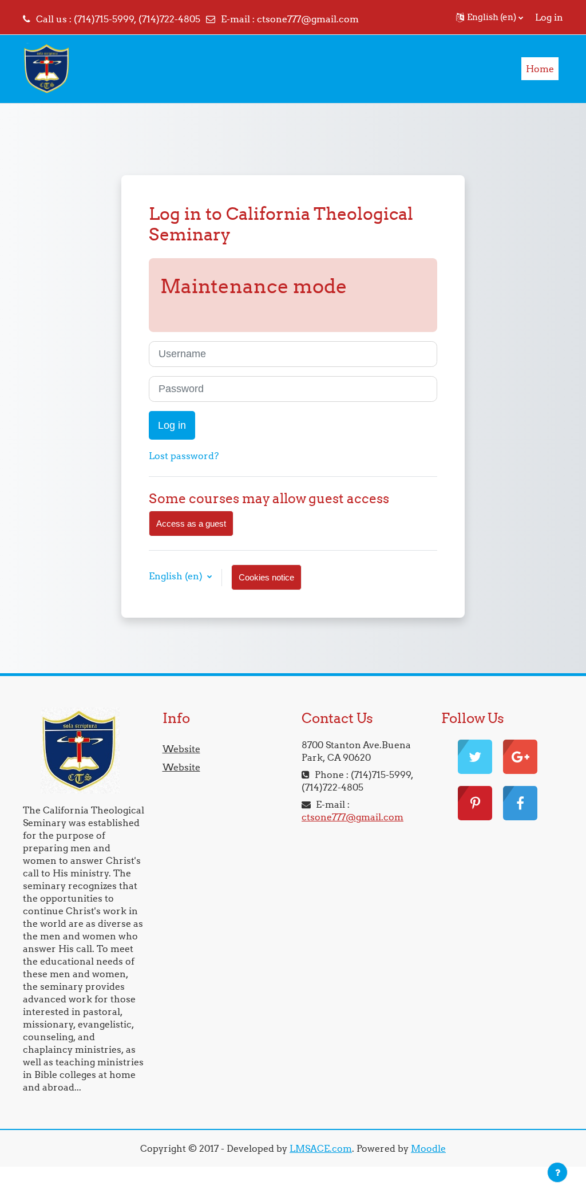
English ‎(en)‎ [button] (177, 576)
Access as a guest (191, 523)
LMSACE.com (321, 1148)
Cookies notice (266, 577)
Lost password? (184, 455)
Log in (549, 17)
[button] (489, 17)
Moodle (428, 1148)
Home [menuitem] (540, 68)
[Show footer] (557, 1172)
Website (181, 748)
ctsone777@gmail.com (308, 19)
